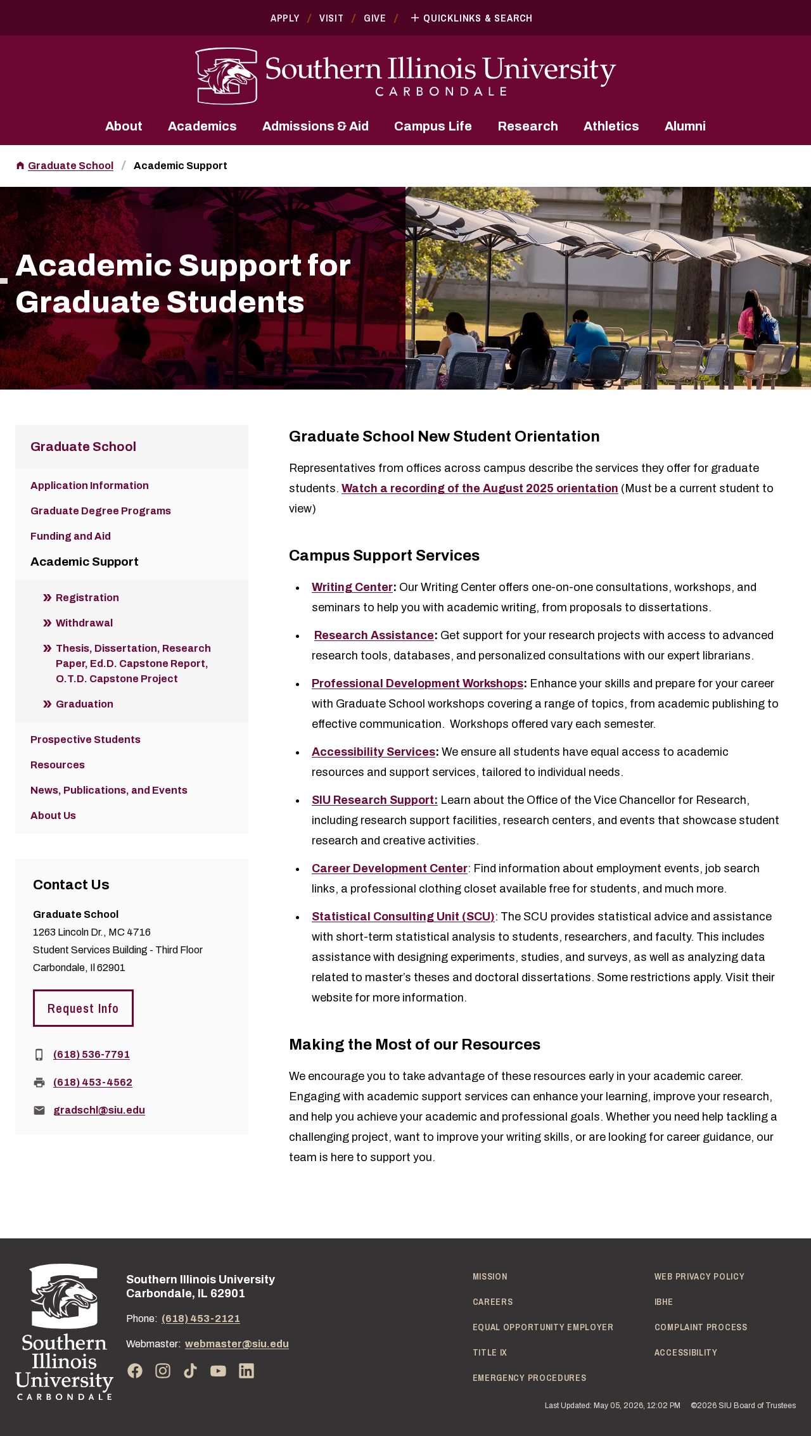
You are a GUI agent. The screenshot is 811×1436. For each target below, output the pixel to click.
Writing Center (352, 587)
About (124, 126)
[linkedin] (246, 1371)
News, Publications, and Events (109, 790)
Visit (331, 18)
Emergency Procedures (530, 1377)
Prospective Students (85, 739)
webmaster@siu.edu (237, 1343)
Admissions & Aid (315, 126)
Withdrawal (84, 623)
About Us (53, 815)
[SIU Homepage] (405, 76)
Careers (493, 1301)
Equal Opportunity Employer (543, 1327)
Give (375, 18)
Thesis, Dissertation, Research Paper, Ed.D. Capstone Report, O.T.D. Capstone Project (133, 663)
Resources (57, 764)
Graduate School (70, 165)
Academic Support (180, 165)
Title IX (490, 1352)
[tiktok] (191, 1371)
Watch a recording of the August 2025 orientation (480, 488)
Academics (202, 126)
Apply (285, 18)
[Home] (64, 1332)
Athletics (611, 126)
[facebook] (135, 1371)
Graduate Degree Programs (100, 510)
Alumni (685, 126)
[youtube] (218, 1371)
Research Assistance (374, 635)
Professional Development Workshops (417, 683)
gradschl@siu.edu (99, 1110)
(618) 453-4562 (92, 1082)
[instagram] (163, 1371)
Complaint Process (701, 1327)
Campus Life (433, 126)
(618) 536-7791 (91, 1054)
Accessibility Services (373, 752)
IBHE (664, 1301)
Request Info (83, 1008)
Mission (490, 1276)
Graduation (84, 704)
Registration (87, 597)
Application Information (89, 485)
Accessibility (686, 1352)
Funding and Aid (70, 536)
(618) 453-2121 (201, 1318)
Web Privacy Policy (700, 1276)
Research (527, 126)
